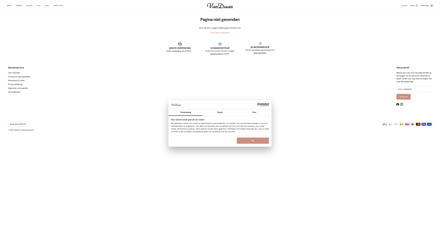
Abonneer (403, 96)
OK (253, 141)
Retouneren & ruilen (16, 80)
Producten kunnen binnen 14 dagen (220, 51)
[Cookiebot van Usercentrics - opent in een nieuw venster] (259, 104)
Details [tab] (220, 112)
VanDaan (17, 130)
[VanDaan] (220, 5)
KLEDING (29, 6)
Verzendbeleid (14, 92)
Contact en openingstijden (19, 76)
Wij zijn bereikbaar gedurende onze (260, 50)
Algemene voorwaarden (18, 88)
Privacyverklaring (15, 84)
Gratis (169, 51)
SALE (38, 6)
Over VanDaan (14, 73)
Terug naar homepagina (220, 32)
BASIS (47, 6)
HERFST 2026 (58, 6)
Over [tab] (254, 112)
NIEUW (9, 6)
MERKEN (19, 6)
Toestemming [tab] (185, 112)
